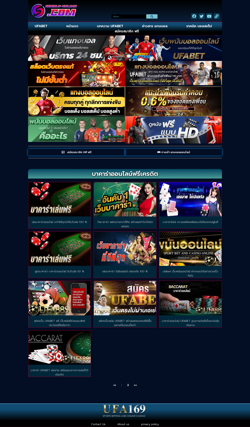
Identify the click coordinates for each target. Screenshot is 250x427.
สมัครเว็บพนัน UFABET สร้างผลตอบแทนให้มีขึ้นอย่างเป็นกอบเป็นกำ (125, 323)
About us (123, 424)
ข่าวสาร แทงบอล (155, 26)
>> (135, 385)
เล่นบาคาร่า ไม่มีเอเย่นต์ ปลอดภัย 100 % (125, 271)
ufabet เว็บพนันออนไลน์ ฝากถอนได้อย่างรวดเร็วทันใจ (190, 273)
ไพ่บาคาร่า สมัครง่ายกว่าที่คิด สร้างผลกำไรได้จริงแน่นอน (125, 224)
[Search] (152, 16)
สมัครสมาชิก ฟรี (127, 31)
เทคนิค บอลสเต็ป (199, 26)
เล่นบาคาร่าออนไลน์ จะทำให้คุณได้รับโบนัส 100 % (59, 222)
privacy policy (150, 424)
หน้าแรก (72, 26)
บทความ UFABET (110, 26)
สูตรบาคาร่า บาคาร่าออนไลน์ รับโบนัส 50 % (59, 271)
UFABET (41, 26)
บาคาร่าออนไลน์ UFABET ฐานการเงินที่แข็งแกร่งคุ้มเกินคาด (190, 323)
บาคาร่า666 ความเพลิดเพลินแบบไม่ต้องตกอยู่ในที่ (190, 222)
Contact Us (98, 424)
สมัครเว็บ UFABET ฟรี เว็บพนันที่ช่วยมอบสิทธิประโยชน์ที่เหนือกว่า (59, 323)
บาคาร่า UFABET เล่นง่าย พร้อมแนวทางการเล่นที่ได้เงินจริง (59, 372)
